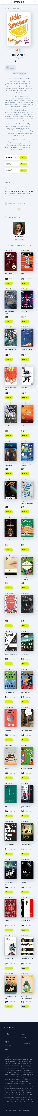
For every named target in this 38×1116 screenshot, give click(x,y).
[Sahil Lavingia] (22, 393)
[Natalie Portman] (7, 697)
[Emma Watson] (7, 355)
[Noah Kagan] (23, 431)
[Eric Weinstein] (23, 735)
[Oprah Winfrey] (7, 811)
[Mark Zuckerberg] (22, 469)
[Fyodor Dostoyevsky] (7, 444)
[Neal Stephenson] (23, 292)
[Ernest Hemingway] (7, 977)
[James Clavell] (7, 749)
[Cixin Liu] (23, 444)
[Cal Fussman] (23, 583)
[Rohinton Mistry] (23, 901)
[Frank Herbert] (23, 254)
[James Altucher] (23, 849)
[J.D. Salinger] (7, 368)
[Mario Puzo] (7, 825)
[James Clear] (6, 279)
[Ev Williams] (22, 279)
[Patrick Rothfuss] (23, 393)
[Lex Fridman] (22, 887)
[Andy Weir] (23, 406)
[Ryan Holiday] (7, 925)
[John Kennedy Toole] (23, 673)
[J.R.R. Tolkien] (7, 292)
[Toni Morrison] (7, 787)
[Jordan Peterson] (7, 1002)
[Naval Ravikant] (6, 317)
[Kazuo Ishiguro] (23, 939)
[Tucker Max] (23, 697)
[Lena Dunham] (6, 659)
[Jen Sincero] (7, 735)
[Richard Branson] (22, 583)
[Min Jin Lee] (7, 597)
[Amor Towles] (23, 787)
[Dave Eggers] (7, 711)
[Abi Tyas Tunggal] (22, 964)
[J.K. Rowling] (7, 254)
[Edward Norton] (7, 773)
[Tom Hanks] (7, 469)
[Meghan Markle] (23, 659)
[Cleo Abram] (23, 621)
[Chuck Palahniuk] (7, 901)
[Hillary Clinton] (23, 773)
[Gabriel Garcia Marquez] (23, 558)
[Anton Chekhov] (23, 711)
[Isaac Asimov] (7, 520)
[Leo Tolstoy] (7, 406)
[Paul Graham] (7, 279)
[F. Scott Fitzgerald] (23, 330)
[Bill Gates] (23, 355)
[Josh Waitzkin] (6, 1002)
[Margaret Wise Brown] (23, 749)
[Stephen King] (23, 863)
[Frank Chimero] (6, 469)
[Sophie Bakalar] (6, 621)
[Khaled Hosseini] (23, 825)
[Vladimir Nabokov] (7, 558)
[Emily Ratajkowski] (6, 697)
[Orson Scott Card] (7, 482)
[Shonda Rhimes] (23, 887)
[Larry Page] (22, 317)
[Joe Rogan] (6, 849)
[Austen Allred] (6, 431)
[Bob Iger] (7, 659)
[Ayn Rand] (7, 330)
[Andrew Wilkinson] (7, 887)
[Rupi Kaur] (22, 849)
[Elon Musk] (23, 545)
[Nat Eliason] (6, 925)
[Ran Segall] (6, 773)
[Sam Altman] (7, 431)
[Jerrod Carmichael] (22, 697)
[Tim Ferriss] (23, 279)
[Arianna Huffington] (22, 773)
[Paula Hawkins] (23, 635)
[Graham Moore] (7, 863)
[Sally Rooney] (7, 673)
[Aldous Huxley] (23, 368)
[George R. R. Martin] (22, 659)
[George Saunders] (7, 635)
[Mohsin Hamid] (23, 977)
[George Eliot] (7, 939)
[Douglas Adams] (23, 482)
